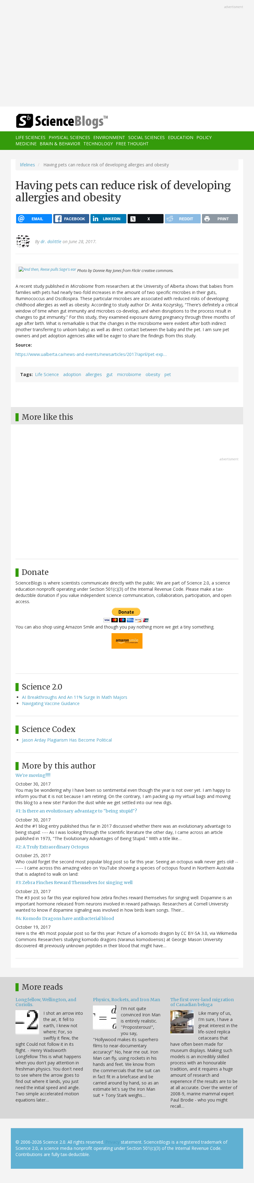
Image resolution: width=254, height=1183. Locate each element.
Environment (109, 137)
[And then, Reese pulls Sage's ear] (47, 270)
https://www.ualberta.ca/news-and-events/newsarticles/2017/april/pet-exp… (91, 354)
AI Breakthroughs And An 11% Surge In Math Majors (74, 697)
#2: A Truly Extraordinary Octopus (52, 847)
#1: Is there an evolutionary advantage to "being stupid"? (76, 811)
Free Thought (132, 144)
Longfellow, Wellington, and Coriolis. (45, 1002)
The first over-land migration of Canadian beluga (202, 1002)
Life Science (47, 374)
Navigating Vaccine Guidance (51, 703)
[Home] (52, 121)
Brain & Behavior (60, 144)
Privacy (112, 1142)
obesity (153, 374)
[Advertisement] (127, 54)
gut (109, 374)
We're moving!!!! (32, 775)
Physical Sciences (69, 137)
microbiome (129, 374)
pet (167, 374)
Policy (204, 137)
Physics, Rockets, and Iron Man (126, 999)
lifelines (27, 165)
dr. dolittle (51, 241)
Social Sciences (146, 137)
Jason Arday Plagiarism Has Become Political (67, 740)
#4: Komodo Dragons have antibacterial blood (64, 918)
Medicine (26, 144)
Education (180, 137)
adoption (72, 374)
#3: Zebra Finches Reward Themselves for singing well (74, 882)
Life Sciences (30, 137)
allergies (93, 374)
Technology (98, 144)
